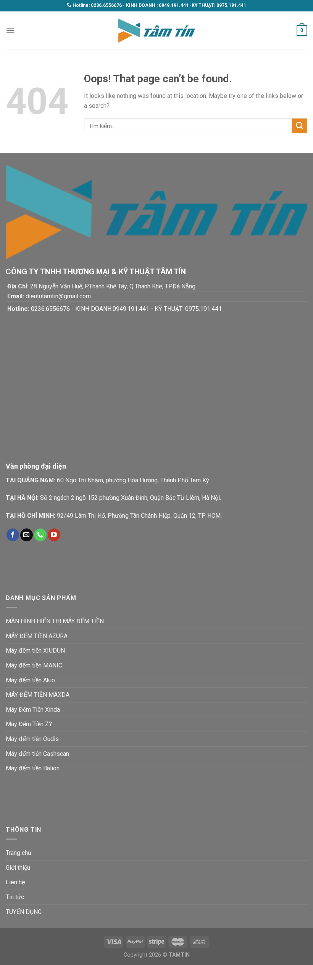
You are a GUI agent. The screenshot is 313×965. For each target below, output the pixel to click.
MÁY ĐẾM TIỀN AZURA (37, 636)
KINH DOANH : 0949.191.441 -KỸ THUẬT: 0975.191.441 (186, 5)
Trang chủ (18, 852)
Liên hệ (15, 882)
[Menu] (10, 30)
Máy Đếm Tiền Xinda (33, 709)
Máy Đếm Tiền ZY (29, 724)
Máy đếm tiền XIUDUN (35, 650)
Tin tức (15, 897)
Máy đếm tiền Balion (33, 768)
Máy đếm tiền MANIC (34, 665)
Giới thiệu (18, 867)
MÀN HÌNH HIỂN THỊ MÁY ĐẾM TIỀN (55, 621)
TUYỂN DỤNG (24, 911)
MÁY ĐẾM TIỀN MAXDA (37, 694)
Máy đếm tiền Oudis (32, 739)
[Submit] (299, 125)
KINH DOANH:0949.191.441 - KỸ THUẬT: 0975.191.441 (148, 308)
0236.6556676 (106, 5)
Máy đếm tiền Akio (30, 680)
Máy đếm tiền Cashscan (37, 753)
